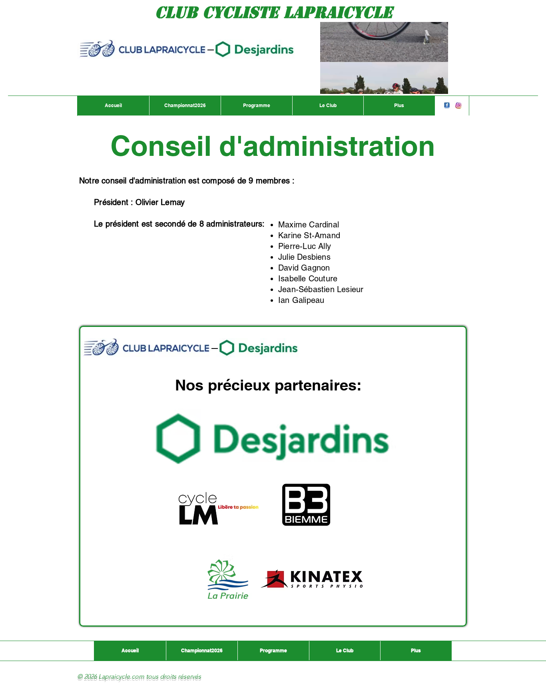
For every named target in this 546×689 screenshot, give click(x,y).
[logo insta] (458, 105)
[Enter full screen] (437, 83)
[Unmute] (344, 83)
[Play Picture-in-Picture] (423, 83)
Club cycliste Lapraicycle (273, 12)
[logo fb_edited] (446, 105)
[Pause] (330, 83)
